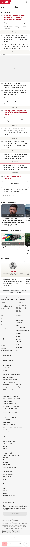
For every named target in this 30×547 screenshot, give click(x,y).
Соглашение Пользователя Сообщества (19, 320)
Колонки (5, 259)
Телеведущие (4, 328)
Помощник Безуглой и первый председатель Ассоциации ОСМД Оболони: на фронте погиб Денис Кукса (15, 132)
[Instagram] (17, 308)
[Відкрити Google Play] (6, 531)
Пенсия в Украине (8, 432)
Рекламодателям (5, 331)
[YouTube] (22, 305)
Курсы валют (6, 422)
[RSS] (20, 311)
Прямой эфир (7, 363)
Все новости (7, 355)
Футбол (5, 488)
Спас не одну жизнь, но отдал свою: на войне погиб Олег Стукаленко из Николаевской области (16, 46)
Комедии (5, 446)
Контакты (18, 333)
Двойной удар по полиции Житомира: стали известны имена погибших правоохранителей (15, 85)
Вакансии (18, 336)
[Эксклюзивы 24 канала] (28, 230)
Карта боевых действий (10, 379)
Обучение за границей (9, 467)
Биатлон (5, 493)
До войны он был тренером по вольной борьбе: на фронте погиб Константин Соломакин (15, 167)
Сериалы (5, 448)
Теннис (5, 491)
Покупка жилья (7, 476)
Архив (17, 344)
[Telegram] (25, 305)
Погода (5, 370)
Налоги (5, 429)
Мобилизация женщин (9, 403)
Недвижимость (8, 471)
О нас (2, 315)
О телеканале (4, 325)
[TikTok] (22, 308)
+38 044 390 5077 (20, 299)
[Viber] (20, 308)
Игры (17, 350)
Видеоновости (7, 365)
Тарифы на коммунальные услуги (13, 427)
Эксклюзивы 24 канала (11, 230)
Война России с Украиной (11, 374)
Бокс (4, 486)
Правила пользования (6, 334)
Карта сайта (19, 347)
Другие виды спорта (9, 495)
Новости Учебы (8, 453)
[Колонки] (28, 259)
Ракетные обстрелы (8, 377)
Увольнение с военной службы (12, 399)
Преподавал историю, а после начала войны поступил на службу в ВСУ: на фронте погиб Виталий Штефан (16, 144)
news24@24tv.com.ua (7, 299)
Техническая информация (22, 330)
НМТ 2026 (5, 462)
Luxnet (20, 537)
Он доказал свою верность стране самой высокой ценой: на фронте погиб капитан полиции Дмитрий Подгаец (15, 26)
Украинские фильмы (9, 441)
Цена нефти (6, 419)
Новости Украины (8, 360)
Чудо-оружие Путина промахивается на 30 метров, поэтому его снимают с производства (12, 282)
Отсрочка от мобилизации (10, 408)
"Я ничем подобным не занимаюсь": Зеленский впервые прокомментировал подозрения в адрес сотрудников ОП (13, 222)
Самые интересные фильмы (11, 439)
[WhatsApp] (25, 308)
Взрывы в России (8, 389)
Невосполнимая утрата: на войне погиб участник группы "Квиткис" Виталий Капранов (14, 93)
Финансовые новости (9, 424)
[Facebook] (17, 305)
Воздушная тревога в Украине (12, 384)
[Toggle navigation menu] (2, 2)
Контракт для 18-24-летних (11, 406)
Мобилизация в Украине (11, 396)
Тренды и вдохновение (9, 479)
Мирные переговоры (9, 382)
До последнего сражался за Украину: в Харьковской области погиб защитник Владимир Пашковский (15, 101)
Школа (4, 460)
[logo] (6, 2)
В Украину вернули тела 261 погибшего (13, 177)
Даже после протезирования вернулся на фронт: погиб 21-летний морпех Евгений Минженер (15, 120)
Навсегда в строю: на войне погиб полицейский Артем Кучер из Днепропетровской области (15, 156)
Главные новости (8, 358)
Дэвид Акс (13, 271)
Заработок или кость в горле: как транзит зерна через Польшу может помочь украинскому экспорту (13, 250)
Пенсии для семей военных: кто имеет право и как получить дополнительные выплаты (14, 18)
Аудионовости (7, 367)
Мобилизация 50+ (8, 401)
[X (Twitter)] (20, 305)
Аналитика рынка (8, 474)
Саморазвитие (7, 464)
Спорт (5, 483)
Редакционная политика (7, 322)
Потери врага (7, 392)
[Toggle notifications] (26, 2)
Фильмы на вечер (8, 443)
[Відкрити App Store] (16, 531)
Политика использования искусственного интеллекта (7, 343)
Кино (4, 436)
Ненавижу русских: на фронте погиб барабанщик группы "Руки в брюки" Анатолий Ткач (15, 113)
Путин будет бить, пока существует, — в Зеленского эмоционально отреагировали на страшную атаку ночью (16, 38)
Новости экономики (9, 417)
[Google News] (17, 311)
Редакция (3, 318)
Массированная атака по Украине (13, 387)
